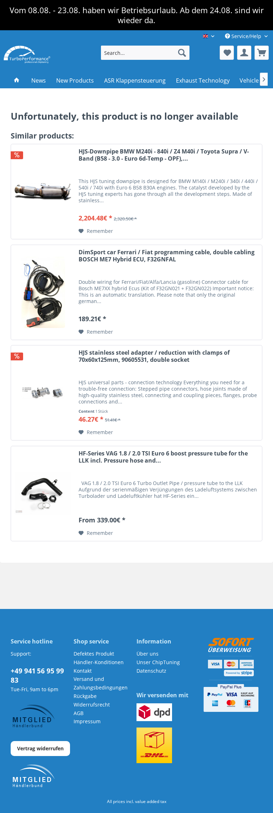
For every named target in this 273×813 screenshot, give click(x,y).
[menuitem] (145, 53)
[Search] (182, 53)
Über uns (147, 653)
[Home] (17, 80)
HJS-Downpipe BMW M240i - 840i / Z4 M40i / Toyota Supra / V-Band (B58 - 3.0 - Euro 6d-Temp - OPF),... (164, 155)
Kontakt (83, 670)
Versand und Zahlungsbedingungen (101, 683)
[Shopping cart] (262, 53)
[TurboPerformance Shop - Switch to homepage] (27, 54)
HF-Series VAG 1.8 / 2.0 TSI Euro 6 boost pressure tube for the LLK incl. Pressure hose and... (163, 457)
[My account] (244, 53)
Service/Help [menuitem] (246, 36)
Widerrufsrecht (92, 704)
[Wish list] (227, 53)
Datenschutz (151, 670)
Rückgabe (85, 696)
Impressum (87, 721)
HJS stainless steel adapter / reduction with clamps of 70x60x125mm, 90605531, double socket (154, 356)
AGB (79, 713)
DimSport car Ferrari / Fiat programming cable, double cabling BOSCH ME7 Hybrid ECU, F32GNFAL (167, 256)
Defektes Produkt (94, 653)
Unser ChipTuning (158, 662)
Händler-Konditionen (99, 662)
